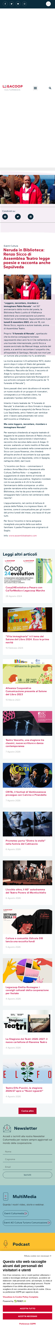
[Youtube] (18, 3)
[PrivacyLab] (19, 1301)
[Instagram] (24, 3)
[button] (35, 88)
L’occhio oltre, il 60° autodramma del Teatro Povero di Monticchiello (26, 891)
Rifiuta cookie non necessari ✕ (37, 1256)
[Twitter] (11, 3)
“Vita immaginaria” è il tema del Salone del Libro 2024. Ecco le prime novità (27, 639)
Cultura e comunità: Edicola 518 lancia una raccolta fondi (24, 940)
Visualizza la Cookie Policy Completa (20, 1297)
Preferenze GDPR (27, 1324)
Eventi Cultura (11, 246)
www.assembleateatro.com (23, 535)
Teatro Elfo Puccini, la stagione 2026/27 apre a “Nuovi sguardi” (24, 1089)
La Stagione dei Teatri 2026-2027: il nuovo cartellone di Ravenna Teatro (27, 1040)
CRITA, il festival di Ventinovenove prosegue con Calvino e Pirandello (26, 793)
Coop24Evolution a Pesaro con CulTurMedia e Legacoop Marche (25, 589)
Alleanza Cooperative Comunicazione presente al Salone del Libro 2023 (26, 691)
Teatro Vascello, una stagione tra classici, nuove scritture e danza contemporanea (25, 743)
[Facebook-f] (5, 3)
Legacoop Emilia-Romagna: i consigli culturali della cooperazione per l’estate (27, 990)
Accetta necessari (27, 1316)
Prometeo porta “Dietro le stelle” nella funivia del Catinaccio (26, 842)
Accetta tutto (27, 1308)
